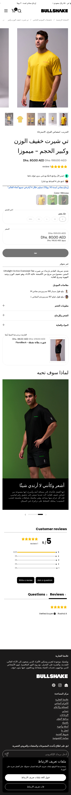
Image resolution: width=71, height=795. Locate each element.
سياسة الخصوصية (61, 738)
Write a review (26, 580)
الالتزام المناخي (61, 703)
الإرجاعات (64, 714)
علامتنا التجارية (62, 699)
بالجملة (65, 722)
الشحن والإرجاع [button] (62, 315)
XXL (30, 219)
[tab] (38, 595)
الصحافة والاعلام (61, 707)
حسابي (65, 711)
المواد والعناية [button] (62, 325)
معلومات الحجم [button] (62, 305)
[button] (19, 11)
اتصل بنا (65, 730)
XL (39, 219)
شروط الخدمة (62, 734)
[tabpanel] (35, 620)
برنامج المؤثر (63, 718)
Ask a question (44, 580)
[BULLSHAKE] (54, 10)
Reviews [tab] (58, 594)
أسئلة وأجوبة (63, 726)
